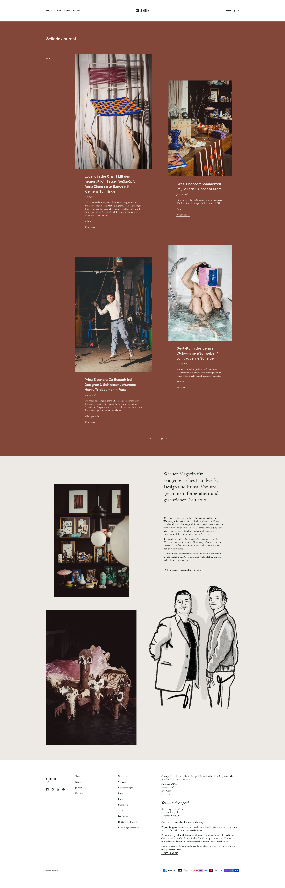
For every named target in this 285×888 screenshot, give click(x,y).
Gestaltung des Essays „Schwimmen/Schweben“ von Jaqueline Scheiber (197, 353)
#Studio (180, 381)
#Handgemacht (92, 416)
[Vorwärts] (166, 438)
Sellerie (55, 870)
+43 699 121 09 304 (169, 852)
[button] (227, 10)
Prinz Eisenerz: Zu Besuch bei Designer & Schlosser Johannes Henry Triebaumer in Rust (110, 384)
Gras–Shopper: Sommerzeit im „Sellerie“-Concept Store (199, 186)
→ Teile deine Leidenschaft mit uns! (182, 570)
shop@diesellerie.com (192, 830)
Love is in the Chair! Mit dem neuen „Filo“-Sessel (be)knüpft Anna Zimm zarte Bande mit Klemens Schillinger (110, 184)
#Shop (88, 221)
